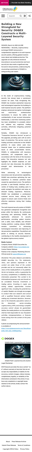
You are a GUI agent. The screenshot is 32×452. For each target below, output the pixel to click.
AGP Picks (4, 2)
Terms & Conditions (24, 445)
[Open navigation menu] (3, 16)
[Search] (21, 16)
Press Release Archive (19, 441)
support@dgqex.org (19, 254)
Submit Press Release (9, 445)
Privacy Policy (24, 449)
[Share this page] (29, 16)
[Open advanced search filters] (25, 16)
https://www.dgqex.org (21, 247)
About (8, 441)
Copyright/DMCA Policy (10, 449)
